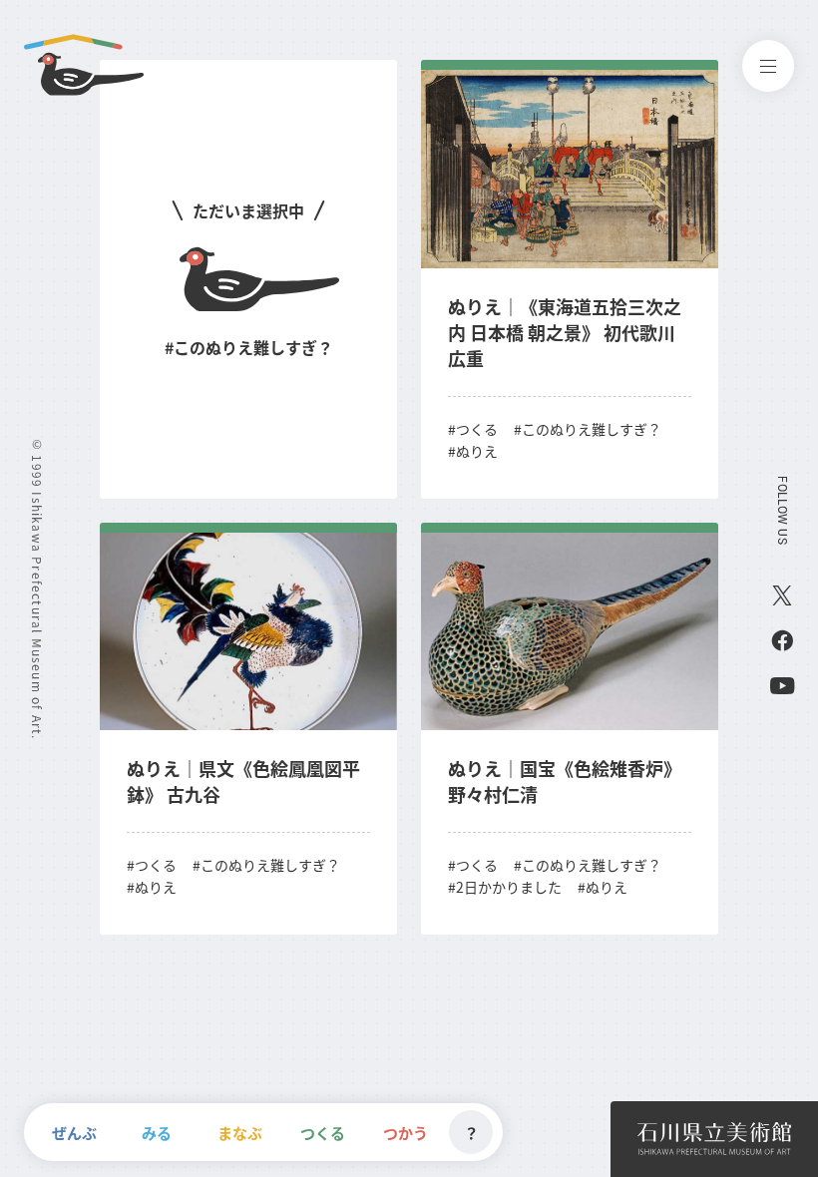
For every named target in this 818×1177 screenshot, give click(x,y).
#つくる (473, 429)
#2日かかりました (505, 887)
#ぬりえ (473, 451)
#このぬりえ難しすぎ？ (587, 429)
